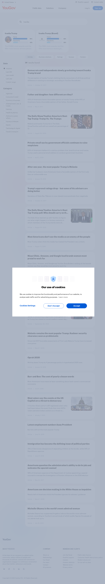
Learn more (63, 297)
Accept (76, 306)
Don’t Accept (54, 306)
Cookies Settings (27, 306)
